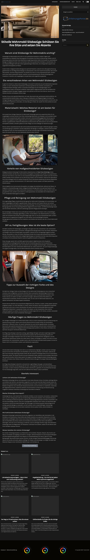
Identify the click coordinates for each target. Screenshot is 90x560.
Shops (73, 1)
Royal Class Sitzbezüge (44, 172)
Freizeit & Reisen (15, 475)
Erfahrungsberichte (65, 1)
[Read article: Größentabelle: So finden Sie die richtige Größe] (45, 505)
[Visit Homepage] (25, 1)
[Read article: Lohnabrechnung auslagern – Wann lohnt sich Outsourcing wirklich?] (15, 463)
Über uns (78, 1)
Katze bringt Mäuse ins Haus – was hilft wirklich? (73, 32)
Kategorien (55, 1)
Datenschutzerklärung (12, 550)
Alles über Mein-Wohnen (67, 30)
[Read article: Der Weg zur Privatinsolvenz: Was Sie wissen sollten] (15, 505)
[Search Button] (83, 2)
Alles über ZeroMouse (67, 34)
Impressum (3, 550)
